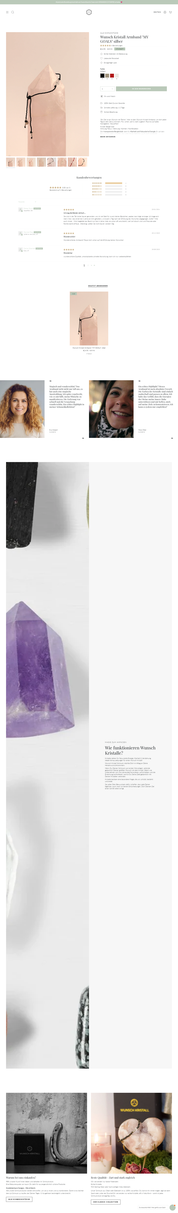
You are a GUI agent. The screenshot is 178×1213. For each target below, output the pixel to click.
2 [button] (88, 265)
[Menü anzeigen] (7, 12)
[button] (105, 45)
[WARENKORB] (170, 12)
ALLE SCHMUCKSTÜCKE (109, 33)
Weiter (174, 409)
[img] (69, 210)
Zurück (6, 94)
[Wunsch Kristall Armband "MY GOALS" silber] (89, 318)
